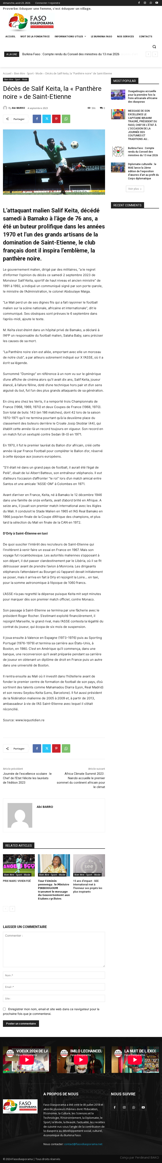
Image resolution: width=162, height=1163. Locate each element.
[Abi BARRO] (5, 108)
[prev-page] (5, 909)
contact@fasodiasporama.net (83, 1144)
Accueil (7, 73)
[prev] (148, 54)
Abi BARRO (18, 107)
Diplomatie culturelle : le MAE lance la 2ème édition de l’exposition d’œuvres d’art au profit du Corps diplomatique (143, 171)
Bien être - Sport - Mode (28, 73)
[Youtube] (156, 3)
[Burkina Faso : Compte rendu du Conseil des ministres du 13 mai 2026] (118, 151)
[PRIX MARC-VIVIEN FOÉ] (19, 865)
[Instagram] (145, 3)
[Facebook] (139, 3)
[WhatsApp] (150, 3)
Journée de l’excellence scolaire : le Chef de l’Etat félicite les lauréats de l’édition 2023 (27, 778)
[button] (154, 47)
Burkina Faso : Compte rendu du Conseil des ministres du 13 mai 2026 (143, 152)
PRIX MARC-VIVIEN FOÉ (17, 881)
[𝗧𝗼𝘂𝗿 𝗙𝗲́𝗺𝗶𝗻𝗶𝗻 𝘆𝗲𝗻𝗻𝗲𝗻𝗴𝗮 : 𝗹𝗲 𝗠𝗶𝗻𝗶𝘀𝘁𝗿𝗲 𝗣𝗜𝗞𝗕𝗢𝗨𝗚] (54, 865)
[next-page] (12, 909)
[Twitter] (46, 119)
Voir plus (133, 189)
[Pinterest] (56, 119)
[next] (155, 54)
